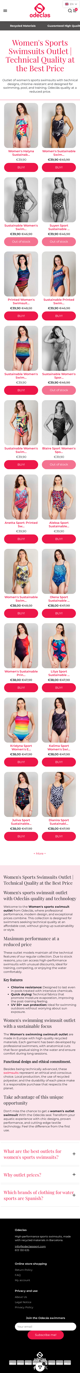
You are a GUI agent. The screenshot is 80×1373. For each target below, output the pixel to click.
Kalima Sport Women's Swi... (58, 747)
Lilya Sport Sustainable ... (59, 673)
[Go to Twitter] (46, 1368)
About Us (21, 1297)
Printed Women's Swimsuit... (21, 301)
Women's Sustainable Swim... (59, 152)
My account (22, 1280)
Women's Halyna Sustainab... (21, 152)
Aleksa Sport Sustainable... (59, 524)
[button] (71, 4)
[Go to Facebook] (34, 1368)
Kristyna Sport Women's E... (21, 747)
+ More (38, 853)
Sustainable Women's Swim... (21, 227)
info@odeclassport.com (30, 1246)
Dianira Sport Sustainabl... (59, 821)
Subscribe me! (45, 1335)
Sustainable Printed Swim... (59, 301)
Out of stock (21, 241)
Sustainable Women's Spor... (59, 375)
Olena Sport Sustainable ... (59, 598)
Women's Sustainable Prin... (21, 673)
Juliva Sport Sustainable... (21, 821)
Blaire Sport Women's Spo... (59, 450)
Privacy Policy (24, 1307)
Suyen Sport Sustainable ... (59, 227)
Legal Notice (23, 1302)
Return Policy (24, 1269)
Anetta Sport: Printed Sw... (21, 524)
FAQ (18, 1275)
